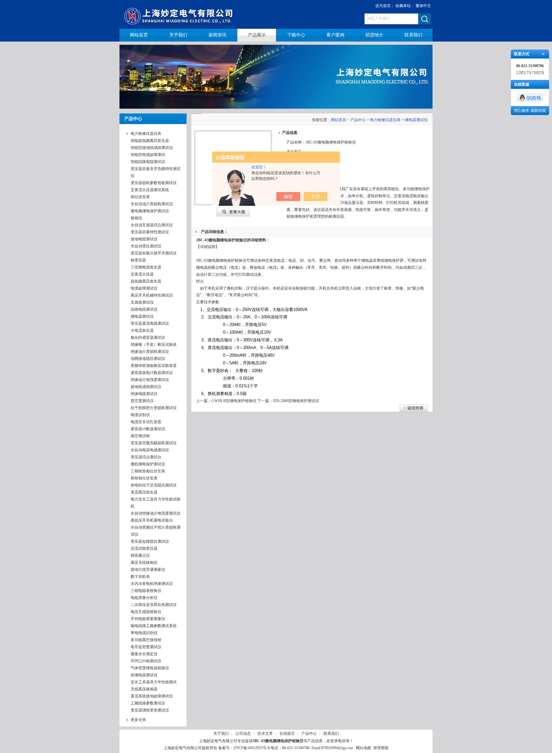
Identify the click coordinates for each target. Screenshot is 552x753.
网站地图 (363, 748)
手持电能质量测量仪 (148, 619)
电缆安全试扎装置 (146, 422)
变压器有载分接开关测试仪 (154, 253)
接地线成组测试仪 (146, 386)
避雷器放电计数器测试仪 (152, 372)
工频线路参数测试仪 (148, 703)
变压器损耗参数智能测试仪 (154, 183)
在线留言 (287, 733)
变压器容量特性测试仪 (150, 232)
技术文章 (265, 733)
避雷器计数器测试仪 (148, 429)
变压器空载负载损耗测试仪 (154, 443)
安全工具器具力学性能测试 (154, 682)
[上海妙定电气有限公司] (230, 14)
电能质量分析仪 (144, 597)
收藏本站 (403, 6)
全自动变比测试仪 (146, 246)
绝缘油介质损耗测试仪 (150, 351)
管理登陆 (380, 748)
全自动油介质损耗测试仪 (152, 204)
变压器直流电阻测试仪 (150, 323)
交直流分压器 (142, 274)
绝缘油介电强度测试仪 (150, 379)
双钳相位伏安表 (144, 478)
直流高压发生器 (144, 492)
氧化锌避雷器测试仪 (148, 337)
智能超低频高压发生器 (150, 140)
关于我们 (221, 733)
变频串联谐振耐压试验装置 (154, 365)
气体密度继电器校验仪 (150, 668)
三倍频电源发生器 (146, 267)
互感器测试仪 (142, 302)
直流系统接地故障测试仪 (152, 696)
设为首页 (383, 6)
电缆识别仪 (140, 415)
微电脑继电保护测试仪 (150, 211)
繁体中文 (423, 6)
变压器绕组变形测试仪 (150, 710)
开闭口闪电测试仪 (146, 661)
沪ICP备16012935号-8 (252, 748)
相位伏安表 (140, 197)
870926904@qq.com (337, 748)
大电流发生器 (142, 330)
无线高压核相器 (144, 689)
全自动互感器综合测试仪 (152, 225)
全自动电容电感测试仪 (150, 450)
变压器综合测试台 (146, 457)
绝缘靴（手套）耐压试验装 (154, 344)
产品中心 (358, 120)
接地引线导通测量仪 (148, 569)
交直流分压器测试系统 (150, 190)
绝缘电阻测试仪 (144, 394)
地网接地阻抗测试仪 (148, 358)
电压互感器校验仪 (146, 611)
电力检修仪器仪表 (385, 120)
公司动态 (243, 733)
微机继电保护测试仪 (148, 464)
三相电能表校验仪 (146, 590)
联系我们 (331, 733)
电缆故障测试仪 (144, 288)
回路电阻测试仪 (144, 309)
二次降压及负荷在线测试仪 (154, 604)
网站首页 (338, 120)
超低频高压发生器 (146, 281)
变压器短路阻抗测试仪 (150, 541)
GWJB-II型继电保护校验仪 (234, 401)
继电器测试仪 (142, 316)
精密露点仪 (140, 555)
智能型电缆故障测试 (148, 154)
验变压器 (138, 260)
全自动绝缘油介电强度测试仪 (155, 513)
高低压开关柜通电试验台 (152, 520)
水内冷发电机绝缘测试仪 (152, 583)
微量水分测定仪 (144, 654)
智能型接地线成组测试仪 (152, 147)
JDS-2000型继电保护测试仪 (296, 401)
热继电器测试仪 (144, 675)
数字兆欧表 (140, 576)
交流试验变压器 (144, 548)
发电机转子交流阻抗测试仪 (154, 485)
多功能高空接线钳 (146, 640)
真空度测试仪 (142, 401)
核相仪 (136, 218)
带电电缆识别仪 (144, 633)
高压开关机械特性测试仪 (152, 295)
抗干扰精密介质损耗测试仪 (154, 408)
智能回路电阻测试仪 (148, 161)
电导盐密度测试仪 (146, 647)
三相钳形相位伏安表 (148, 471)
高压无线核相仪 (144, 562)
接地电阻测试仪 (144, 239)
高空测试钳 (140, 436)
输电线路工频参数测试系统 (154, 626)
